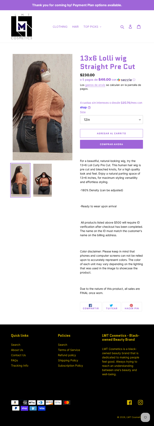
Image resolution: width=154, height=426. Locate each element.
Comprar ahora (111, 144)
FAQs (14, 360)
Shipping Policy (68, 360)
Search (15, 344)
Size (83, 112)
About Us (17, 350)
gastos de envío (95, 84)
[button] (107, 80)
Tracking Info (19, 365)
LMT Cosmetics (135, 417)
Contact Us (18, 355)
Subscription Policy (70, 365)
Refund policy (67, 355)
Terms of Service (69, 350)
